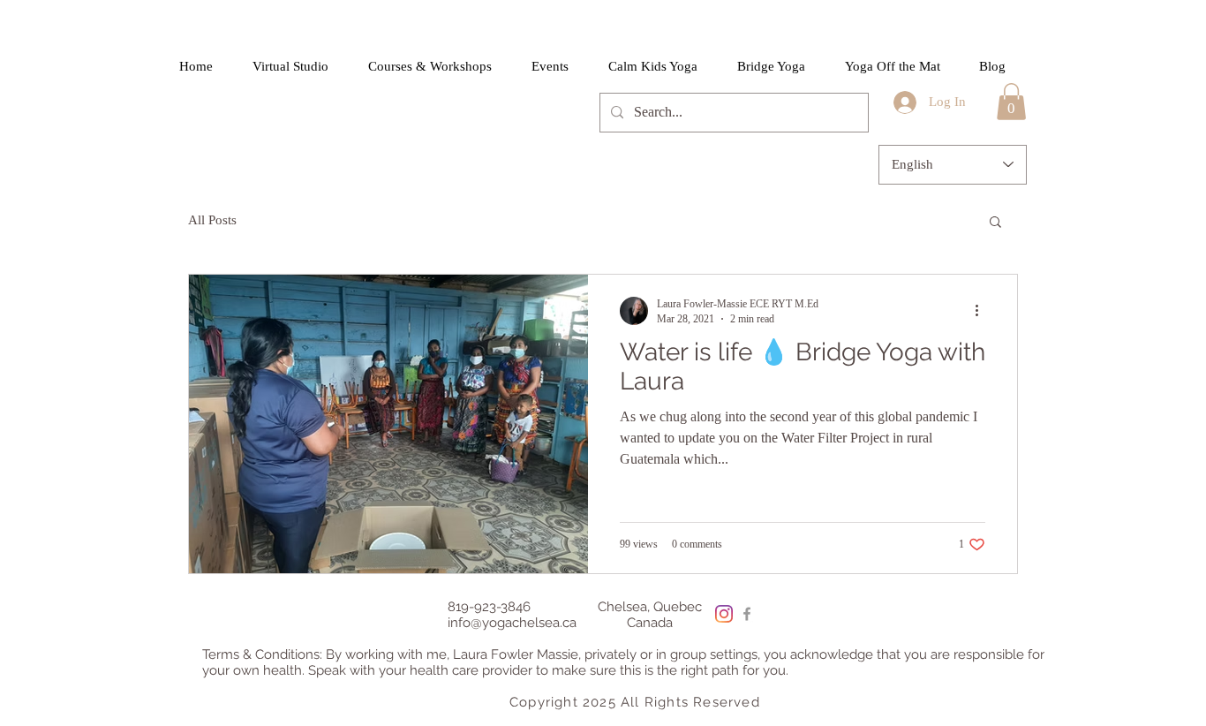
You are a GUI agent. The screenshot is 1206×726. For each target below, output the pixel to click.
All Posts (212, 220)
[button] (1011, 101)
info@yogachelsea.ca (512, 623)
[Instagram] (724, 614)
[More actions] (982, 310)
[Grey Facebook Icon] (747, 614)
